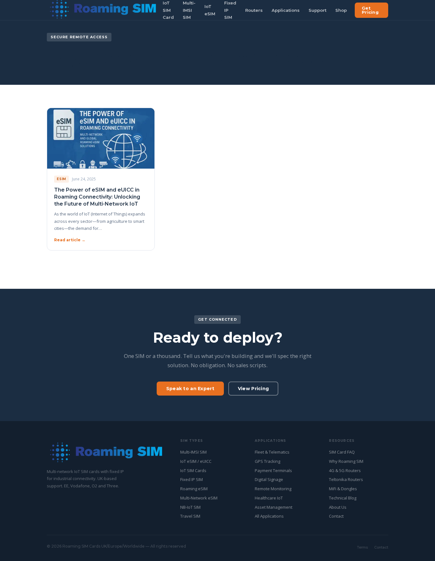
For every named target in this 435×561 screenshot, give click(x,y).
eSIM (61, 179)
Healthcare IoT (269, 498)
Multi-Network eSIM (199, 498)
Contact (336, 516)
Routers (254, 10)
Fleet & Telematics (272, 452)
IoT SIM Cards (193, 470)
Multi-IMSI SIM (193, 452)
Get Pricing (370, 10)
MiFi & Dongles (343, 489)
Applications (286, 10)
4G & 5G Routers (345, 470)
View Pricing (253, 388)
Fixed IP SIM (191, 479)
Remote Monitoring (273, 489)
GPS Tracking (267, 461)
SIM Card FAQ (342, 452)
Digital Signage (269, 479)
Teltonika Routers (346, 479)
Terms (362, 547)
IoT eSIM (209, 10)
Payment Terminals (273, 470)
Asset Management (273, 507)
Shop (341, 10)
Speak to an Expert (190, 388)
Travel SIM (190, 516)
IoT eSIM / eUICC (195, 461)
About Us (337, 507)
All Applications (269, 516)
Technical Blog (342, 498)
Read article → (69, 239)
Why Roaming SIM (346, 461)
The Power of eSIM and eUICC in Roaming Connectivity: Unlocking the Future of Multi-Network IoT (97, 197)
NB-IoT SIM (190, 507)
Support (317, 10)
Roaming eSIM (194, 489)
